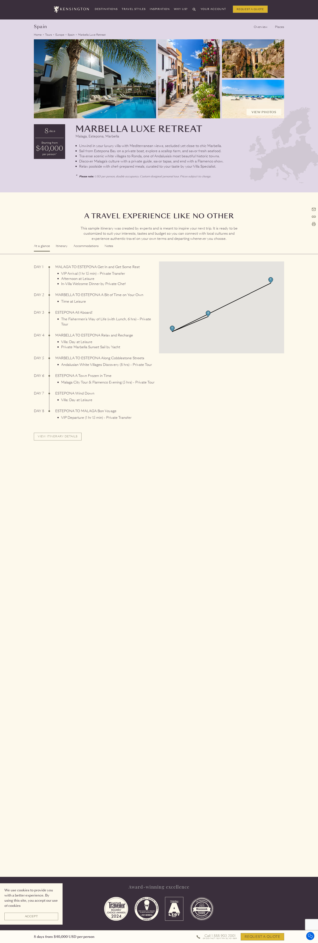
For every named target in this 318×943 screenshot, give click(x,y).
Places (279, 27)
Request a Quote (250, 9)
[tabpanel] (159, 347)
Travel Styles (134, 9)
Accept (31, 916)
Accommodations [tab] (86, 246)
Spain (71, 35)
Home (38, 35)
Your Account (213, 9)
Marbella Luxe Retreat (92, 35)
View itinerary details (58, 436)
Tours (48, 35)
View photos (264, 112)
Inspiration (160, 9)
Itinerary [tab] (62, 246)
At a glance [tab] (42, 246)
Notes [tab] (109, 246)
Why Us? (181, 9)
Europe (59, 35)
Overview (261, 27)
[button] (270, 280)
